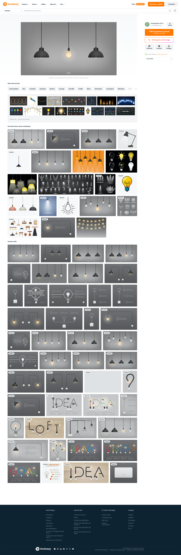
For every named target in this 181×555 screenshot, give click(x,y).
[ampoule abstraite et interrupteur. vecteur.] (130, 382)
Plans (133, 4)
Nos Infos (105, 520)
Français (131, 526)
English (130, 515)
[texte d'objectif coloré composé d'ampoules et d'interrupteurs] (24, 473)
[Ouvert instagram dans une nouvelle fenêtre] (58, 549)
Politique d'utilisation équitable (135, 550)
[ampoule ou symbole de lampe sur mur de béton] (128, 405)
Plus (61, 4)
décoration (98, 89)
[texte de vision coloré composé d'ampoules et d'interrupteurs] (120, 450)
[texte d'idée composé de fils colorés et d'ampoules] (101, 405)
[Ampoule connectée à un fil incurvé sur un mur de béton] (16, 428)
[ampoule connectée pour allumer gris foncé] (58, 228)
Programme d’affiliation (81, 520)
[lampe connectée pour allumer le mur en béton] (28, 450)
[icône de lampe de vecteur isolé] (127, 184)
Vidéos (43, 4)
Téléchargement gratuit (159, 32)
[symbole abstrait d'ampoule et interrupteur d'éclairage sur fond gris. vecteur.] (19, 273)
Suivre (170, 25)
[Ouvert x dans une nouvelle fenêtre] (70, 549)
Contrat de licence (80, 515)
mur (24, 89)
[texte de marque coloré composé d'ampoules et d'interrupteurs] (85, 450)
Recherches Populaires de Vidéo (82, 532)
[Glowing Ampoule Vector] (121, 161)
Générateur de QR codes (54, 540)
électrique (121, 89)
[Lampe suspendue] (88, 161)
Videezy (48, 520)
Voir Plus (125, 111)
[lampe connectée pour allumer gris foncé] (62, 139)
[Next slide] (134, 89)
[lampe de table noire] (127, 139)
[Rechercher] (170, 10)
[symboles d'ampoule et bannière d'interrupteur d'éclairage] (19, 340)
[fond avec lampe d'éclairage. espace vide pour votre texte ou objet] (48, 206)
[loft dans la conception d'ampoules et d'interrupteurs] (44, 428)
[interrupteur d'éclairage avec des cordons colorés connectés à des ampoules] (58, 450)
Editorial (53, 4)
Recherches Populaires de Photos (82, 528)
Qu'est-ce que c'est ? (162, 54)
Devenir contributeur (106, 524)
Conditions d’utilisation (101, 550)
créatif (80, 89)
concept (61, 89)
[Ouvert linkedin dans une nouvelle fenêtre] (61, 549)
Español (130, 517)
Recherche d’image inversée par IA (55, 532)
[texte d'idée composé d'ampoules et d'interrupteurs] (86, 473)
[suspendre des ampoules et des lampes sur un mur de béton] (26, 139)
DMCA (76, 517)
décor (89, 89)
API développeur (51, 528)
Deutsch (131, 523)
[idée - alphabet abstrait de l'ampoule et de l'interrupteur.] (64, 405)
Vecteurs (24, 4)
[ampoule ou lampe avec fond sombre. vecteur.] (98, 139)
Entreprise (49, 523)
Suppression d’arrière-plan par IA (54, 536)
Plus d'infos (150, 59)
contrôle (71, 89)
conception (110, 89)
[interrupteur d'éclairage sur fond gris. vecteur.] (123, 473)
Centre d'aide (106, 515)
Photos (34, 4)
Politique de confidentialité (117, 550)
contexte (32, 89)
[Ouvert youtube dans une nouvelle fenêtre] (73, 549)
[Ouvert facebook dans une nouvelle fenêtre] (54, 549)
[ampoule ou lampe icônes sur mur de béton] (81, 428)
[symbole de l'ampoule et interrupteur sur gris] (91, 319)
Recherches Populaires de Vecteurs (82, 524)
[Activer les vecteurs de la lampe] (22, 184)
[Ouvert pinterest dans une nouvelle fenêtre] (64, 549)
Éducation (49, 526)
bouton (52, 89)
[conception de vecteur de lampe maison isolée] (19, 161)
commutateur (13, 89)
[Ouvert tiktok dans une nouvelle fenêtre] (67, 549)
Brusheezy (49, 515)
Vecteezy (49, 517)
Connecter (171, 4)
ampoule (43, 89)
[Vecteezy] (11, 4)
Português (131, 520)
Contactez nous (107, 517)
